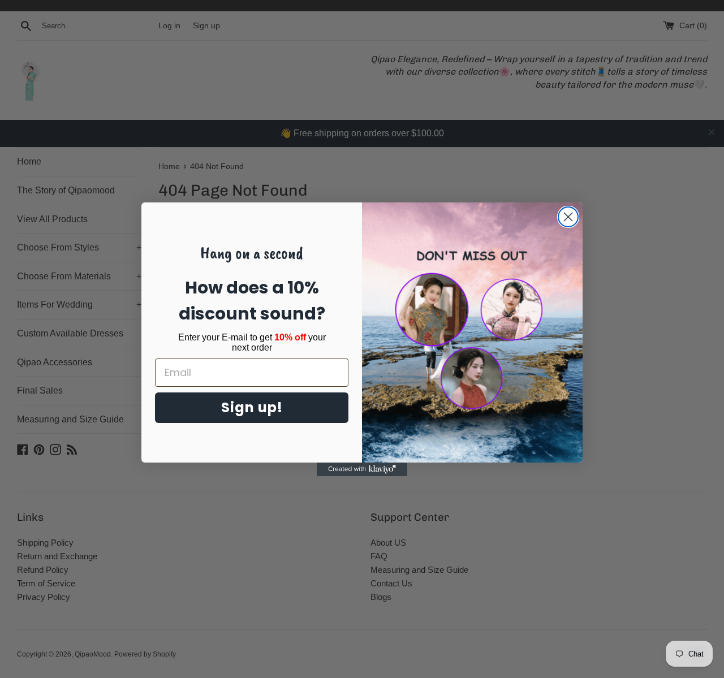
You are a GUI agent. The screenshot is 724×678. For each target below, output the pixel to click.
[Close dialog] (568, 217)
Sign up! (252, 407)
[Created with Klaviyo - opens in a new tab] (362, 469)
